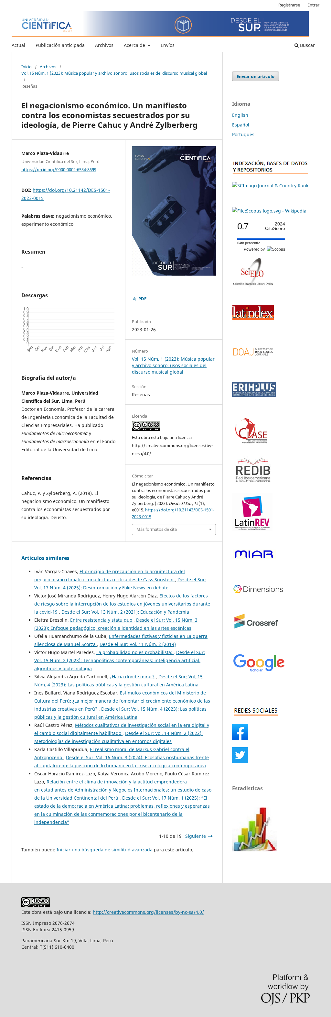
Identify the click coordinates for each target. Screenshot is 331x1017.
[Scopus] (269, 211)
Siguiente (195, 836)
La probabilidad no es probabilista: (135, 652)
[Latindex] (253, 327)
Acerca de (135, 45)
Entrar (313, 5)
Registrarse (289, 5)
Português (243, 134)
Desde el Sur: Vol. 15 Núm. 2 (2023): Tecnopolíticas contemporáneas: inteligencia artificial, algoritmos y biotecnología (119, 660)
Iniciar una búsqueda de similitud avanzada (105, 850)
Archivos (104, 45)
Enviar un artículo (255, 76)
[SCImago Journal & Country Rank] (270, 185)
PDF (142, 298)
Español (240, 125)
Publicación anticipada (60, 45)
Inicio (26, 67)
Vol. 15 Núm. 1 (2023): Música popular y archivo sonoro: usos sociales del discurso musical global (114, 73)
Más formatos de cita (156, 529)
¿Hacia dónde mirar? (133, 676)
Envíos (168, 45)
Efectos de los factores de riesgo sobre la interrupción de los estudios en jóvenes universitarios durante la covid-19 (122, 604)
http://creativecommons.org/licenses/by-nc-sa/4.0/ (148, 912)
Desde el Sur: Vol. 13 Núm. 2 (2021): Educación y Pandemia (125, 612)
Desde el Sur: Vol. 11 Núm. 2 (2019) (138, 644)
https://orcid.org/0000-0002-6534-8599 (58, 169)
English (240, 115)
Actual (18, 45)
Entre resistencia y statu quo (101, 620)
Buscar (307, 45)
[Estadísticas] (254, 850)
